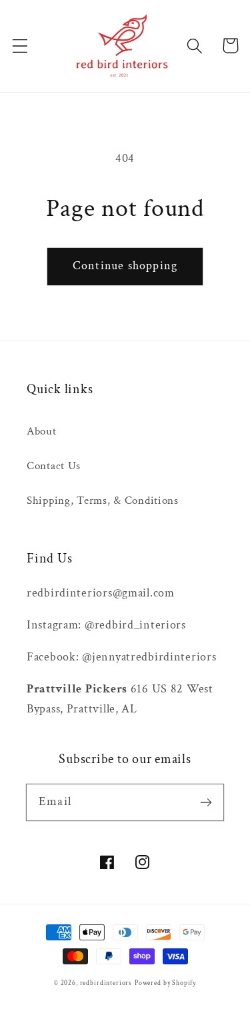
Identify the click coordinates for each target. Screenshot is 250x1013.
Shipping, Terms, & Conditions (103, 500)
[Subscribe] (205, 802)
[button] (20, 45)
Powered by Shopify (165, 983)
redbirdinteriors (106, 983)
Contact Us (54, 466)
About (42, 431)
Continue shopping (125, 265)
